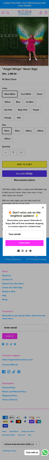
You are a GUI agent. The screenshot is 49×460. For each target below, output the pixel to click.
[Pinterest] (30, 251)
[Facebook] (19, 251)
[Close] (43, 207)
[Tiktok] (26, 251)
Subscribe (24, 243)
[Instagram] (23, 251)
